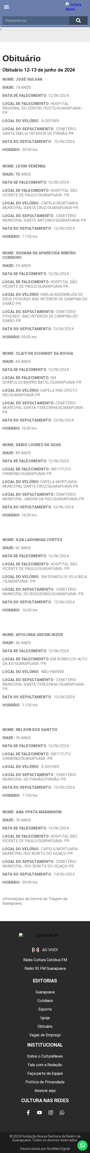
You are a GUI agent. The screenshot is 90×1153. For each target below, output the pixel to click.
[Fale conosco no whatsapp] (82, 1145)
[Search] (78, 20)
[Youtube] (39, 1113)
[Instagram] (51, 1113)
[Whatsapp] (62, 1113)
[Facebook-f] (28, 1113)
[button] (6, 7)
